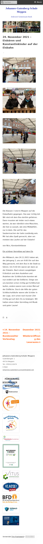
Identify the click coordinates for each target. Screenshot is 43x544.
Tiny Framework (17, 537)
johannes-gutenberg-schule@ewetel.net (18, 370)
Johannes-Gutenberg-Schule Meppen (21, 10)
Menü (39, 2)
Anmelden (30, 537)
